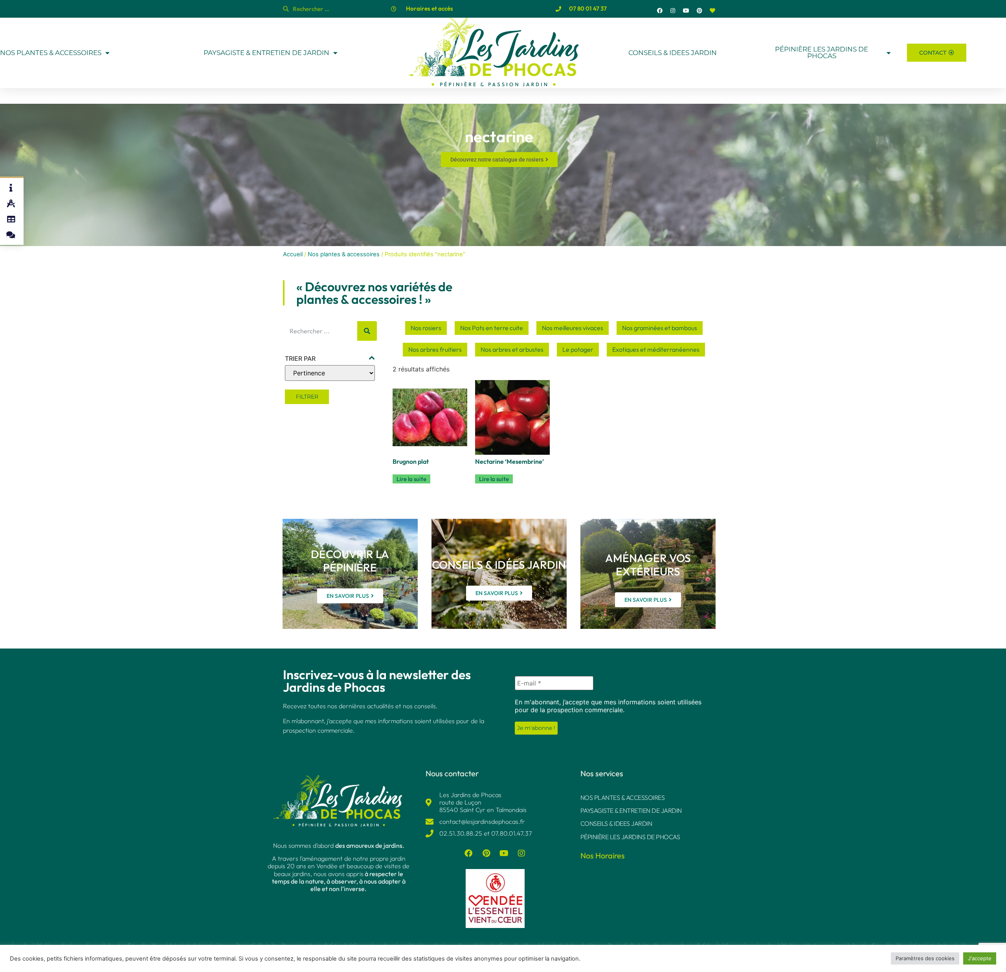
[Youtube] (686, 10)
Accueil (293, 254)
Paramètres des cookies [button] (925, 958)
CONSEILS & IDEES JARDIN (672, 53)
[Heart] (712, 10)
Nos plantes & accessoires (344, 254)
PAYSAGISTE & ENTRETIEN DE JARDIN (266, 53)
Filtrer (307, 396)
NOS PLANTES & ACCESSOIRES (50, 53)
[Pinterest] (699, 10)
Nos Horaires (602, 855)
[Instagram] (673, 10)
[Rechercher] (367, 331)
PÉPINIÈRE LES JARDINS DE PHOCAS (821, 52)
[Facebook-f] (659, 10)
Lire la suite (411, 479)
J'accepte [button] (979, 958)
